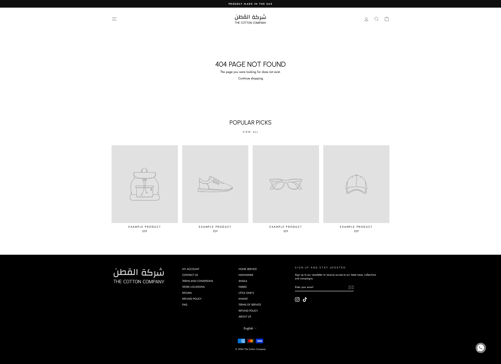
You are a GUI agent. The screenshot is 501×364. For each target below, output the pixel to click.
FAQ (184, 305)
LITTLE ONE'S (246, 293)
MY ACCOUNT (190, 269)
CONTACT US (190, 275)
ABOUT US (245, 316)
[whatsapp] (481, 348)
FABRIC (243, 287)
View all (251, 132)
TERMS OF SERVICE (250, 305)
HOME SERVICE (248, 269)
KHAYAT (243, 299)
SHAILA (243, 281)
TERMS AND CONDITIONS (197, 281)
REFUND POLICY (192, 299)
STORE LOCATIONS (193, 287)
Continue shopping (250, 78)
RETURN (187, 293)
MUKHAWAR (246, 275)
